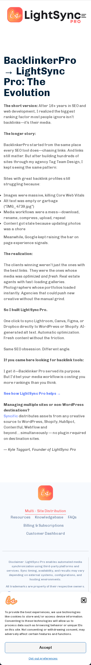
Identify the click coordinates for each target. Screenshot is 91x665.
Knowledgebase (49, 517)
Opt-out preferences (43, 658)
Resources (21, 517)
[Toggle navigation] (72, 15)
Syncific (11, 416)
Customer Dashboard (45, 533)
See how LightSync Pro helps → (32, 393)
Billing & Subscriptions (44, 525)
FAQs (72, 517)
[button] (83, 600)
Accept (45, 647)
